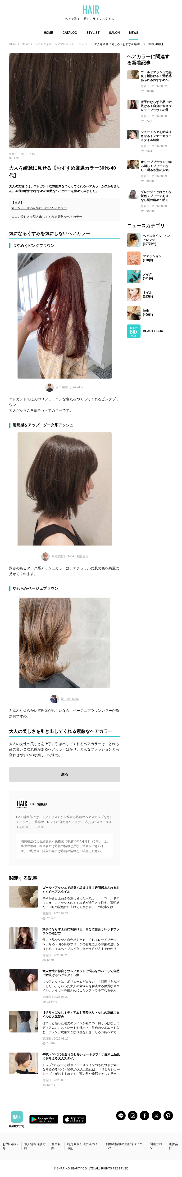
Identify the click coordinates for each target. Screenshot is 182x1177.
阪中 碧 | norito (70, 699)
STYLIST (93, 32)
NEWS (133, 32)
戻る (64, 774)
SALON (114, 32)
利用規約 (56, 1146)
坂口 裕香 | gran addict (70, 387)
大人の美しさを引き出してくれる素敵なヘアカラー (46, 216)
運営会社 (173, 1146)
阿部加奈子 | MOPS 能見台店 (70, 556)
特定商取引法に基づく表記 (82, 1146)
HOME (48, 32)
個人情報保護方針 (35, 1146)
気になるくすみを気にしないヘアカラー (39, 208)
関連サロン (156, 1146)
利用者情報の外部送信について (124, 1146)
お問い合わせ (10, 1146)
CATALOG (70, 32)
